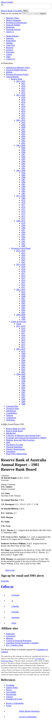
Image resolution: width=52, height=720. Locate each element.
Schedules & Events (14, 699)
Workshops (10, 420)
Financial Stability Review (16, 70)
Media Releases (12, 36)
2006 (23, 132)
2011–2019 (20, 326)
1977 (23, 205)
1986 (23, 182)
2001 (23, 143)
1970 (23, 223)
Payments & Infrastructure (16, 22)
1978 (23, 202)
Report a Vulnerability (15, 703)
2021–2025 (20, 81)
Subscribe (5, 581)
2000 (23, 148)
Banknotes (10, 27)
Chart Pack (10, 45)
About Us (10, 32)
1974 (23, 212)
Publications (11, 41)
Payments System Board (21, 248)
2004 (23, 136)
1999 (23, 150)
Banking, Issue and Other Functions (20, 440)
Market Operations (13, 20)
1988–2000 (20, 374)
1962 (23, 241)
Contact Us (10, 59)
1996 (23, 157)
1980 (23, 198)
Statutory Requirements (15, 449)
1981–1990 (20, 170)
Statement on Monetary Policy (18, 67)
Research (9, 47)
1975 (23, 209)
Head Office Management (16, 454)
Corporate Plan (12, 406)
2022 (23, 90)
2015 (23, 109)
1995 (23, 159)
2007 (23, 129)
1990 (23, 173)
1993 (23, 164)
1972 (23, 216)
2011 (23, 118)
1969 (23, 225)
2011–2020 (20, 95)
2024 (23, 86)
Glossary (9, 697)
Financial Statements (14, 447)
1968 (23, 228)
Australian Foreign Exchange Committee (22, 643)
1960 (23, 246)
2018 (23, 102)
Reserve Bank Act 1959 (15, 429)
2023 (23, 88)
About (18, 324)
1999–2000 (20, 315)
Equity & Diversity (18, 321)
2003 (23, 138)
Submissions (11, 411)
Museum (9, 638)
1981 (23, 193)
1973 (23, 214)
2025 (23, 83)
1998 (23, 152)
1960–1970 (20, 221)
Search (42, 13)
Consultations (11, 413)
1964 (23, 237)
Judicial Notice (12, 687)
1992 (23, 166)
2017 (23, 104)
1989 (23, 175)
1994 (23, 161)
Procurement (11, 694)
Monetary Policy (12, 18)
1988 (23, 177)
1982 (23, 191)
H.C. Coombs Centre (14, 645)
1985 (23, 184)
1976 (23, 207)
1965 (23, 235)
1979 (23, 200)
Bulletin (9, 72)
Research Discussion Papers (17, 74)
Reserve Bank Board (14, 431)
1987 (23, 180)
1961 (23, 244)
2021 (23, 93)
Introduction (11, 433)
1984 (23, 186)
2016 (23, 106)
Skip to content (7, 2)
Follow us (7, 586)
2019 (23, 100)
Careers (9, 54)
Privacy (9, 690)
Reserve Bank (16, 79)
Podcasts (9, 415)
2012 (23, 116)
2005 (23, 134)
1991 (23, 168)
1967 (23, 230)
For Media (10, 685)
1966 (23, 232)
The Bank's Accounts (14, 445)
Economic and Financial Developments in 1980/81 (26, 438)
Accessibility (11, 692)
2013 (23, 113)
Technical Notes (12, 408)
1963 (23, 239)
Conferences (11, 418)
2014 (23, 111)
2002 (23, 141)
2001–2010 (20, 120)
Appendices (11, 451)
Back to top (10, 570)
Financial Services (13, 29)
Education (10, 52)
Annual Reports (12, 77)
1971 (23, 219)
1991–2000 (20, 145)
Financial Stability (13, 25)
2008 (23, 127)
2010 (23, 122)
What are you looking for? (11, 13)
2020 (23, 97)
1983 (23, 189)
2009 (23, 125)
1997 (23, 154)
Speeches (10, 38)
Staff (8, 442)
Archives (9, 50)
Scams (8, 705)
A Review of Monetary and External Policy (23, 435)
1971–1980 (20, 196)
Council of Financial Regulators (18, 641)
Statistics (9, 43)
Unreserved (10, 636)
